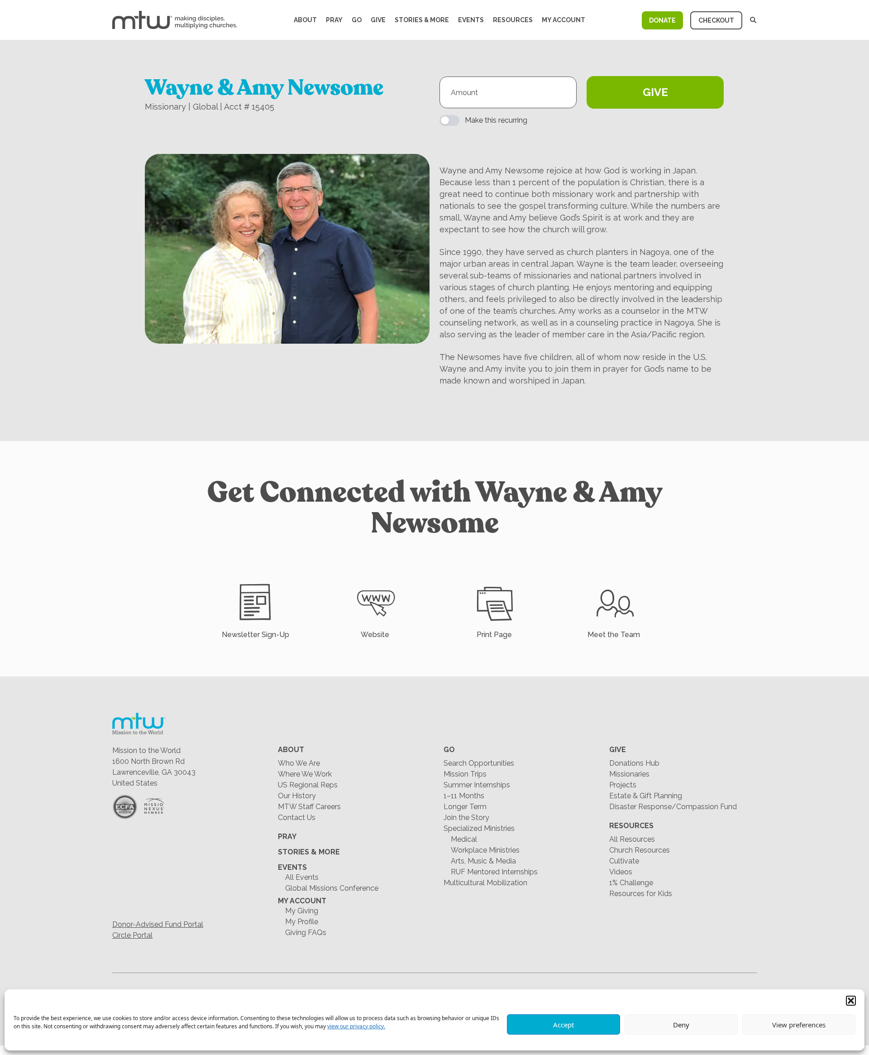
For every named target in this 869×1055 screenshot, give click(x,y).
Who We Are (299, 763)
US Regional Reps (308, 785)
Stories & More (422, 20)
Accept (563, 1024)
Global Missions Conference (331, 888)
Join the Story (466, 817)
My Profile (301, 921)
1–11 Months (464, 795)
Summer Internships (477, 785)
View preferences (799, 1024)
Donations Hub (634, 763)
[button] (850, 1000)
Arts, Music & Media (483, 861)
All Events (302, 877)
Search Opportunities (479, 763)
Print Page (494, 634)
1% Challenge (631, 882)
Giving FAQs (305, 932)
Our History (297, 795)
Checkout (716, 20)
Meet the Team (613, 634)
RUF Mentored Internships (494, 872)
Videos (620, 872)
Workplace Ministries (485, 850)
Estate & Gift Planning (645, 795)
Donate (662, 20)
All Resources (632, 839)
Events (471, 20)
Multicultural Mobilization (485, 882)
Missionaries (629, 774)
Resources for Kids (640, 893)
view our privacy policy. (356, 1026)
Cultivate (624, 861)
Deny (681, 1024)
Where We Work (305, 774)
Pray (334, 20)
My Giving (301, 910)
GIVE (655, 92)
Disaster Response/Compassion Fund (673, 806)
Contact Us (296, 817)
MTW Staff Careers (309, 806)
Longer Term (465, 806)
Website (375, 634)
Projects (622, 785)
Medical (464, 839)
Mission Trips (465, 774)
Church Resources (639, 850)
